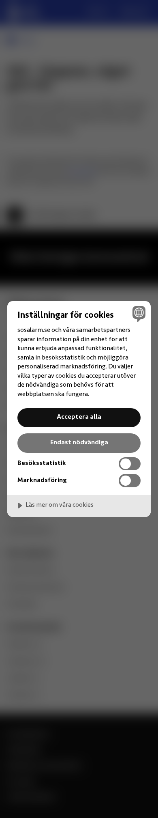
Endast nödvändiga (79, 442)
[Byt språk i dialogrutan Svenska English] (138, 314)
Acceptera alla (79, 417)
